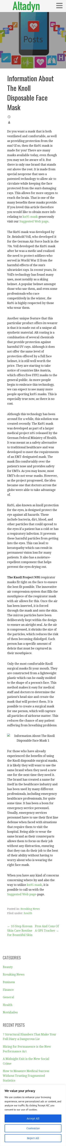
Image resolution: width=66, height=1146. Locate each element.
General (8, 997)
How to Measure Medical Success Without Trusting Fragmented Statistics (26, 1075)
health (28, 913)
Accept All (33, 1118)
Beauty (8, 967)
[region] (33, 1115)
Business (9, 982)
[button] (60, 5)
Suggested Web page (33, 221)
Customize (33, 1128)
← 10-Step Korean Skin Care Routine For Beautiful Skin (19, 930)
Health (7, 1005)
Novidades (10, 1012)
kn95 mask (30, 216)
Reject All (33, 1138)
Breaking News (30, 908)
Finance (8, 990)
